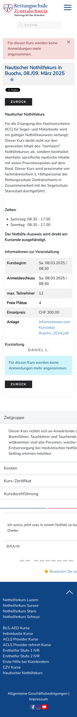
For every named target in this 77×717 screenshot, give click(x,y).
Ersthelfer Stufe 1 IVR (21, 650)
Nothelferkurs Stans (19, 611)
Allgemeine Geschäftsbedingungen (37, 693)
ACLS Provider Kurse (20, 639)
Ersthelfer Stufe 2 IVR (21, 656)
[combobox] (39, 25)
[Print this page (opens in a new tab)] (12, 79)
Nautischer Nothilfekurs (23, 672)
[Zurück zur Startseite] (25, 10)
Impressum (38, 699)
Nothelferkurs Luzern (20, 599)
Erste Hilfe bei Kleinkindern (26, 661)
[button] (67, 7)
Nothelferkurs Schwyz (21, 616)
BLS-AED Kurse (16, 628)
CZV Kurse (12, 667)
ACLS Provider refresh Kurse (27, 644)
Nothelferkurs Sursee (20, 605)
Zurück (18, 102)
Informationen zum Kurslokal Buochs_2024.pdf (54, 327)
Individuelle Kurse (18, 633)
